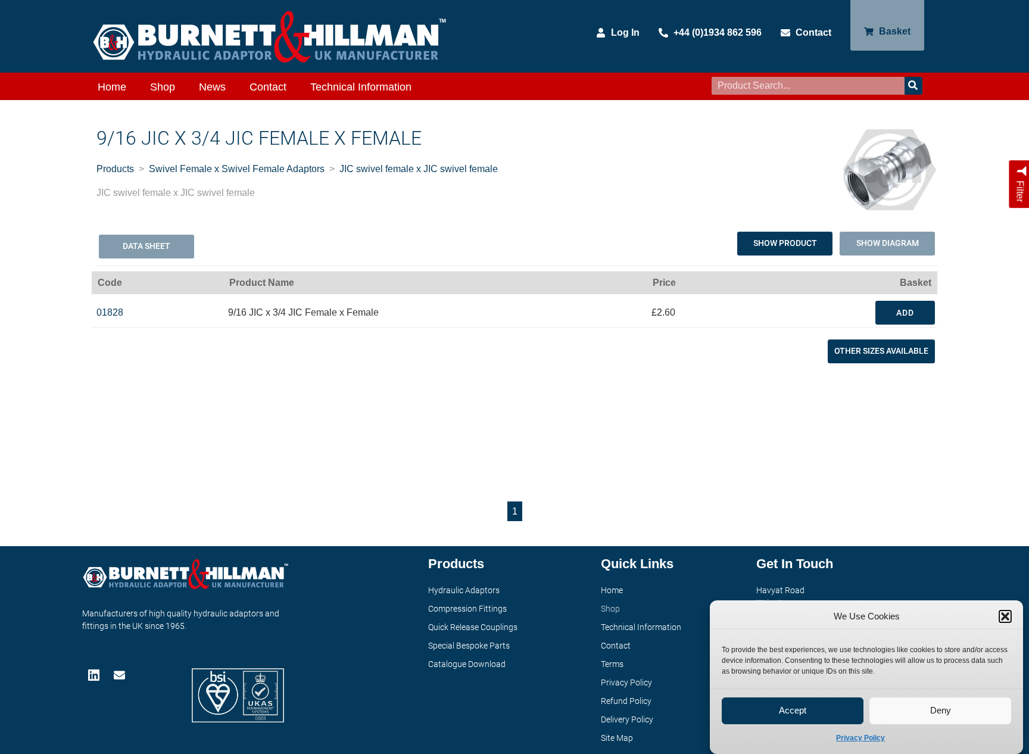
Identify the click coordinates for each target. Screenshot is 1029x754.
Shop (162, 87)
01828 (109, 312)
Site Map (617, 738)
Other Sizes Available (881, 351)
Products (115, 169)
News (212, 87)
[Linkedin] (95, 675)
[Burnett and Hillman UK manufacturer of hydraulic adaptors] (270, 36)
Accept (792, 711)
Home (112, 87)
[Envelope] (120, 675)
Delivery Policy (627, 719)
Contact (268, 87)
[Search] (913, 86)
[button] (1005, 616)
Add (905, 312)
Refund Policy (626, 701)
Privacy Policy (860, 738)
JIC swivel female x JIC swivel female (418, 169)
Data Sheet (146, 246)
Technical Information (360, 87)
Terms (612, 664)
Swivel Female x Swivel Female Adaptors (237, 169)
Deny (940, 711)
